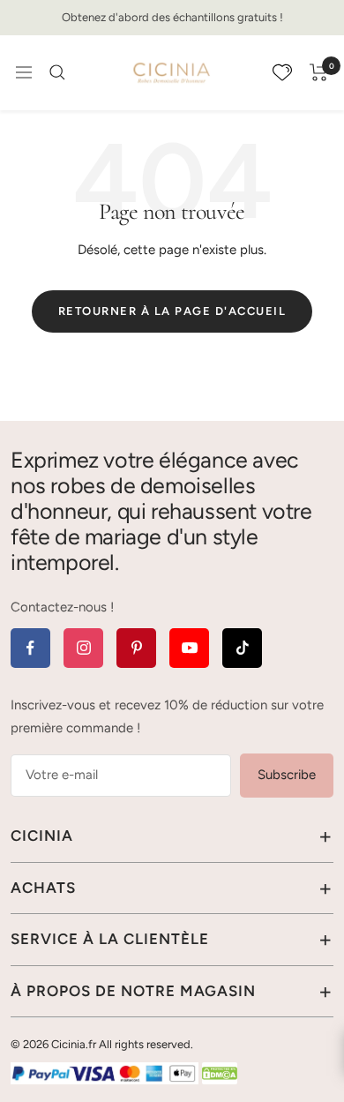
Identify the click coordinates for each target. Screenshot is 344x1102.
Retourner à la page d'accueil (172, 311)
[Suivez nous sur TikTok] (242, 648)
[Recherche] (57, 72)
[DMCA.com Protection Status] (219, 1073)
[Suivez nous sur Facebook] (30, 648)
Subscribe (287, 775)
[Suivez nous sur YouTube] (189, 648)
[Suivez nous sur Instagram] (83, 648)
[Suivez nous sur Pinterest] (136, 648)
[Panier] (319, 72)
